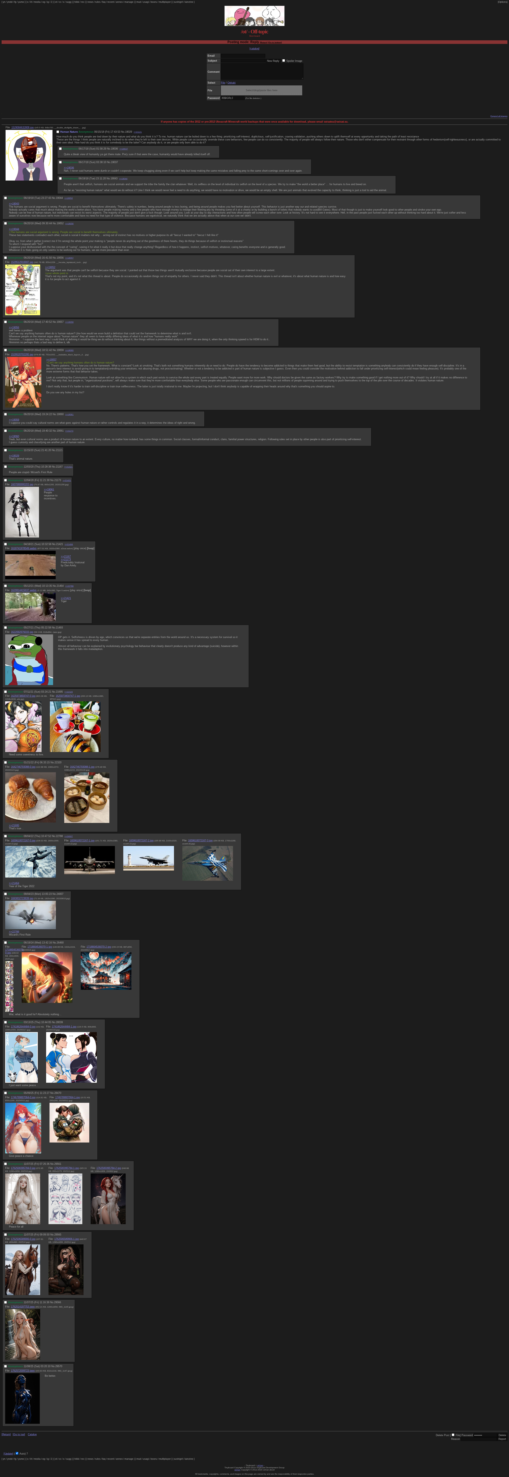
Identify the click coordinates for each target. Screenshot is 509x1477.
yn (4, 2)
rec (83, 2)
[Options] (502, 2)
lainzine (189, 2)
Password (467, 1435)
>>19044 (123, 179)
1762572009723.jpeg (23, 1370)
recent (110, 2)
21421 (59, 544)
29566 (57, 1302)
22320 (57, 762)
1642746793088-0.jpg (23, 766)
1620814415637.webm (24, 590)
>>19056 (69, 223)
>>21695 (14, 825)
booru (154, 2)
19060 (60, 414)
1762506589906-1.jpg (66, 1238)
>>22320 (68, 692)
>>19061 (69, 414)
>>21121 (138, 132)
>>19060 (69, 350)
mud (138, 2)
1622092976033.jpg (22, 631)
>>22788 (69, 586)
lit (31, 2)
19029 (128, 131)
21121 (59, 450)
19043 (114, 178)
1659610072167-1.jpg (82, 840)
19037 (114, 162)
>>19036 (69, 167)
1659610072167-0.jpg (23, 840)
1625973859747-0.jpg (23, 695)
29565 (57, 1234)
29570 (58, 1366)
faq (104, 2)
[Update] (8, 1453)
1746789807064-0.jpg (23, 1097)
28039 (59, 1022)
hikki (76, 2)
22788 (59, 836)
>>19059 (69, 322)
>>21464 (69, 544)
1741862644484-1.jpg (64, 1026)
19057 (60, 321)
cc (60, 2)
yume (21, 2)
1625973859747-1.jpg (68, 695)
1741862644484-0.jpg (23, 1026)
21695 (59, 691)
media (37, 2)
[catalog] (254, 48)
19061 (60, 430)
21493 (59, 627)
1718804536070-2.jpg (98, 946)
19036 (114, 148)
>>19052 (68, 198)
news (90, 2)
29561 (57, 1163)
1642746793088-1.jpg (82, 766)
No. (123, 131)
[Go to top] (19, 1434)
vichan (260, 1465)
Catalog (32, 1434)
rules (97, 2)
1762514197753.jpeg (23, 1306)
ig (48, 2)
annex (119, 2)
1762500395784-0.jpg (23, 1168)
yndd (10, 2)
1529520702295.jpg (22, 354)
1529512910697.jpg (22, 262)
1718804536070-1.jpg (39, 946)
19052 (60, 223)
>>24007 (68, 836)
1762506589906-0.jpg (23, 1238)
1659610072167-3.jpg (200, 840)
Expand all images (499, 116)
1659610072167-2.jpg (141, 840)
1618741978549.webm (24, 548)
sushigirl (178, 2)
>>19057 (69, 258)
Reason (455, 1438)
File (223, 82)
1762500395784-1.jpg (66, 1168)
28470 (57, 1092)
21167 (59, 466)
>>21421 (68, 467)
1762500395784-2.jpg (108, 1168)
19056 (60, 257)
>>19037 (123, 149)
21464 (60, 585)
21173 (57, 480)
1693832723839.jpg (22, 898)
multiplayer (165, 2)
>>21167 (66, 556)
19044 (59, 197)
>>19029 (14, 455)
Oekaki (231, 82)
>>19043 (14, 203)
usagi (146, 2)
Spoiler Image (294, 60)
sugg (68, 2)
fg (15, 2)
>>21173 (69, 431)
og (43, 2)
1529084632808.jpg (22, 127)
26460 (60, 942)
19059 (60, 350)
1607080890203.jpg (22, 484)
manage (128, 2)
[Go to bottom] (275, 42)
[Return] (263, 42)
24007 (59, 893)
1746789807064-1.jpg (67, 1097)
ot (56, 2)
